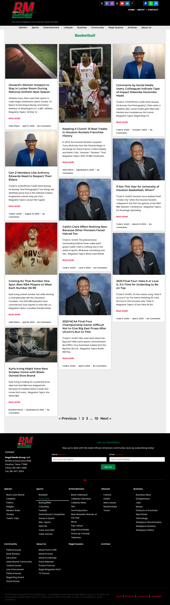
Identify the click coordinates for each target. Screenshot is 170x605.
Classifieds (156, 596)
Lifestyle (68, 27)
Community (97, 27)
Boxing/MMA (45, 502)
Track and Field (46, 530)
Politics (9, 502)
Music (74, 521)
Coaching (44, 506)
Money (139, 506)
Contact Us (142, 596)
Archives (132, 27)
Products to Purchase (147, 510)
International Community (19, 561)
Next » (105, 418)
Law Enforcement (15, 569)
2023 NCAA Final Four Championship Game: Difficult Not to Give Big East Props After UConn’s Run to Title (84, 326)
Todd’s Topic (12, 518)
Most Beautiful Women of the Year (84, 516)
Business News (143, 494)
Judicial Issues (13, 565)
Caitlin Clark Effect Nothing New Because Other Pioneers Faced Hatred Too (84, 230)
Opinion (23, 27)
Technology (142, 518)
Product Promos (47, 565)
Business (82, 27)
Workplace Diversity (146, 526)
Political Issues (13, 550)
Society (10, 514)
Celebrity (10, 498)
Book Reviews (13, 553)
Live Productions (79, 510)
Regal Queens (115, 27)
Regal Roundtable (80, 529)
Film (73, 506)
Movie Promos (46, 553)
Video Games (46, 534)
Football (43, 510)
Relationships (110, 506)
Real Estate (141, 514)
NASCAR (43, 526)
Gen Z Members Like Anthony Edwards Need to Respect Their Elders (30, 176)
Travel (107, 510)
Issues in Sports (47, 518)
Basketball (44, 498)
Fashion (107, 494)
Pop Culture (77, 525)
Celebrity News (78, 502)
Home (119, 596)
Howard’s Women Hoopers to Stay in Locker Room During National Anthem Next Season (29, 88)
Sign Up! (108, 467)
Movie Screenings (48, 557)
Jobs (138, 502)
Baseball (43, 494)
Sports (35, 27)
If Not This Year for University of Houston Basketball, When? (137, 188)
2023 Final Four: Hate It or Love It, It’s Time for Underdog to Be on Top (137, 284)
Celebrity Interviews (81, 498)
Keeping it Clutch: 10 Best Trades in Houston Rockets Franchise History (84, 132)
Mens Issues (110, 502)
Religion (10, 506)
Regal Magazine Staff (50, 569)
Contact (9, 452)
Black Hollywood (79, 494)
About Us (146, 27)
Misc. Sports (45, 522)
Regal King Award (15, 577)
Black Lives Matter (15, 494)
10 (96, 418)
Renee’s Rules (13, 510)
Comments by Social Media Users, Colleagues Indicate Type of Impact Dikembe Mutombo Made (138, 90)
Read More (14, 118)
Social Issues (13, 581)
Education (11, 557)
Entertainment (51, 27)
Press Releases (46, 561)
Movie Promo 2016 (48, 550)
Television (76, 537)
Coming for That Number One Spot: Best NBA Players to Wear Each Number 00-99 (30, 284)
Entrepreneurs (143, 498)
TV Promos (44, 573)
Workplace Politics (145, 530)
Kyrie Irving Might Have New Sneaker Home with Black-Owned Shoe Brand (28, 372)
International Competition (52, 514)
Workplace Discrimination (149, 522)
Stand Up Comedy (80, 533)
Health (107, 498)
